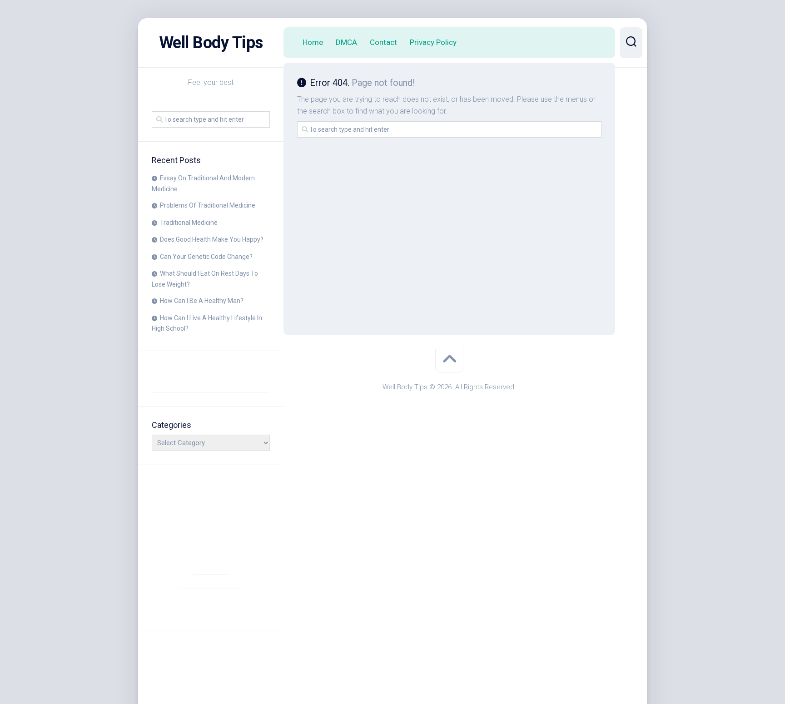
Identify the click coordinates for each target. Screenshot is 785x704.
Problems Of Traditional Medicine (207, 205)
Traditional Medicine (189, 222)
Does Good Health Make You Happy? (211, 239)
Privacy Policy (433, 42)
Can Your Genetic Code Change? (206, 256)
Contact (383, 42)
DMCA (346, 42)
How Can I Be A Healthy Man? (201, 300)
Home (313, 42)
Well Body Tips (211, 42)
